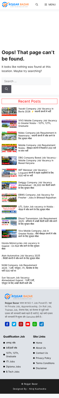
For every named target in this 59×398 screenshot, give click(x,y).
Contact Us (42, 352)
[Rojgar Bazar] (15, 4)
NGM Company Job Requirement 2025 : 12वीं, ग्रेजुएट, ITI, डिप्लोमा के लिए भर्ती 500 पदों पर (20, 268)
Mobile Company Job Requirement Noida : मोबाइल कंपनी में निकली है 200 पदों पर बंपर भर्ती (37, 148)
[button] (36, 4)
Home (39, 342)
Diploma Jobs (13, 366)
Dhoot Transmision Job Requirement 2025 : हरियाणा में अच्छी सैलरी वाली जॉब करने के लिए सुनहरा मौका (37, 221)
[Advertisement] (29, 31)
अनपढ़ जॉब (10, 342)
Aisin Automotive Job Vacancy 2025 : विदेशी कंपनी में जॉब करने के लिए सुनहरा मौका (21, 257)
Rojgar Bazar (31, 384)
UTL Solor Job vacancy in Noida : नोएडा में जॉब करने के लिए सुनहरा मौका (36, 208)
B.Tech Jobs (12, 371)
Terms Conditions (45, 363)
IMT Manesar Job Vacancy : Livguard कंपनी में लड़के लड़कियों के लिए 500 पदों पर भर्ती (36, 173)
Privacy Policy (43, 358)
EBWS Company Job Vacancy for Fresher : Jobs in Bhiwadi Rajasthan (37, 196)
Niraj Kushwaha (37, 388)
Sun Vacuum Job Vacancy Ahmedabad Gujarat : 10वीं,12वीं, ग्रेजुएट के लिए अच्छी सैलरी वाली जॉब (18, 280)
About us (41, 347)
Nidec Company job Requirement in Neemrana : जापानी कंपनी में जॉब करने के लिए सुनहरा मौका (37, 135)
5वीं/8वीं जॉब (11, 347)
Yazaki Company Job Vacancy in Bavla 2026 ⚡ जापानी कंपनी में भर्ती (35, 110)
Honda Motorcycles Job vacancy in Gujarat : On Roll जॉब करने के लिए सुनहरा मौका (20, 246)
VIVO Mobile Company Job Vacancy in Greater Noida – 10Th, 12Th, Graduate (37, 123)
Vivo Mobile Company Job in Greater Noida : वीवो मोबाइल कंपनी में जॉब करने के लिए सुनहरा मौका (37, 233)
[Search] (6, 89)
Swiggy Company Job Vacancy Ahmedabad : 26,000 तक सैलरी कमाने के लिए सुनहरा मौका (36, 185)
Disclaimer (41, 368)
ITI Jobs (10, 361)
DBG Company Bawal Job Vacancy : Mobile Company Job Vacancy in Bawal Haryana (37, 160)
